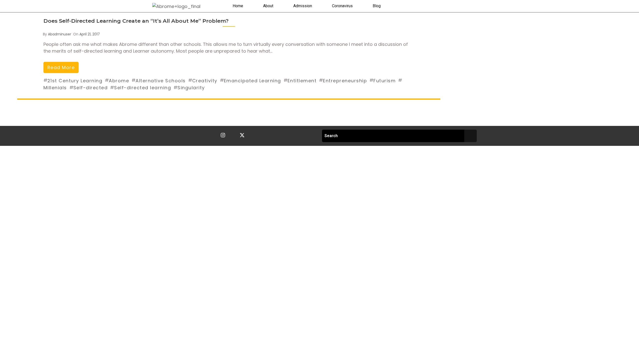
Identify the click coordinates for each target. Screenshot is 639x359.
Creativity (204, 81)
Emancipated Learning (252, 81)
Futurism (384, 81)
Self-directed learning (142, 88)
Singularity (191, 88)
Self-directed (90, 88)
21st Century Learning (75, 81)
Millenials (55, 88)
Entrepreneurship (345, 81)
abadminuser (59, 34)
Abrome (119, 81)
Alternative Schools (161, 81)
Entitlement (302, 81)
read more (61, 67)
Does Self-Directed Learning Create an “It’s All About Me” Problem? (136, 21)
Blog (377, 5)
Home (238, 5)
